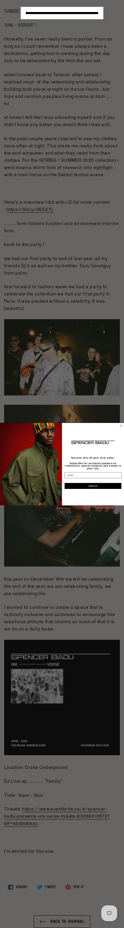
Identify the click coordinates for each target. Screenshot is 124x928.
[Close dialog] (121, 425)
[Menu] (62, 13)
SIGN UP (93, 485)
